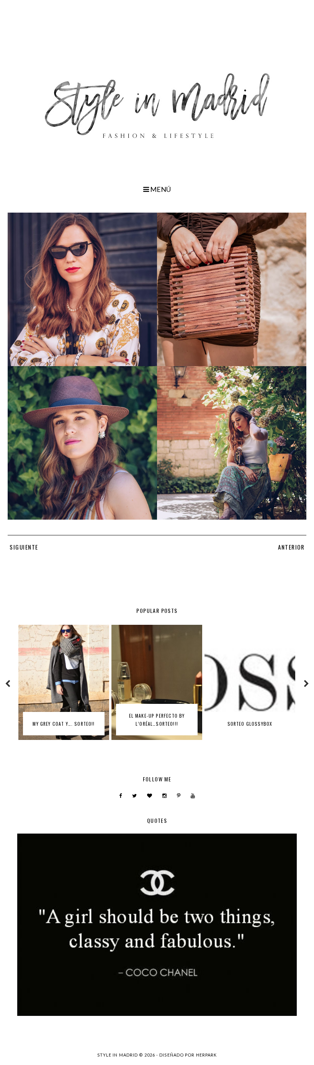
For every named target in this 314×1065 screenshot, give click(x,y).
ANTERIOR (291, 547)
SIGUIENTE (24, 547)
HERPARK (206, 1054)
